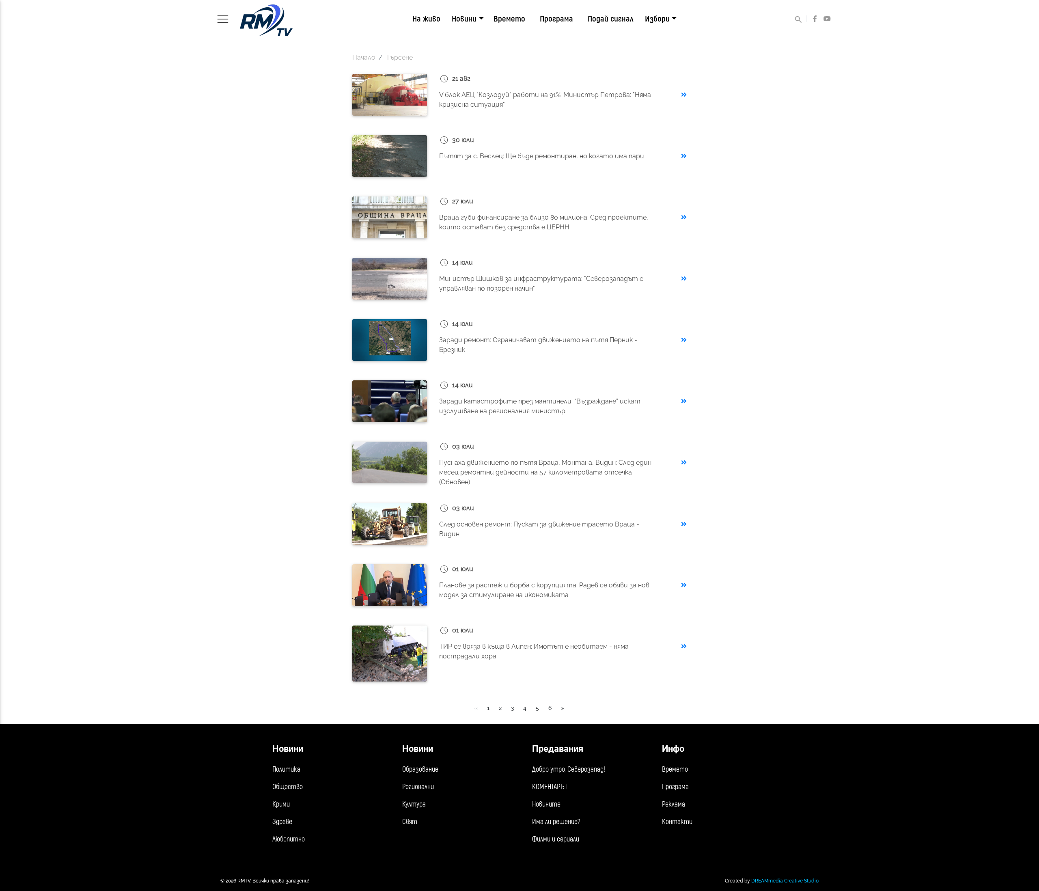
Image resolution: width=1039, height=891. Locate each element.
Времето (509, 18)
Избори (657, 18)
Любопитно (288, 839)
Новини (464, 18)
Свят (409, 821)
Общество (287, 787)
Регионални (418, 787)
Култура (414, 804)
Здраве (282, 821)
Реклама (673, 804)
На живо (426, 18)
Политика (286, 769)
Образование (420, 769)
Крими (281, 804)
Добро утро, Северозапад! (568, 769)
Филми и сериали (555, 839)
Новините (546, 804)
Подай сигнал (611, 18)
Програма (556, 18)
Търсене (399, 57)
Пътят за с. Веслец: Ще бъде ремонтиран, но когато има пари (541, 156)
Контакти (677, 821)
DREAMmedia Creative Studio (785, 881)
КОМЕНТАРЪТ (549, 787)
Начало (363, 57)
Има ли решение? (556, 821)
